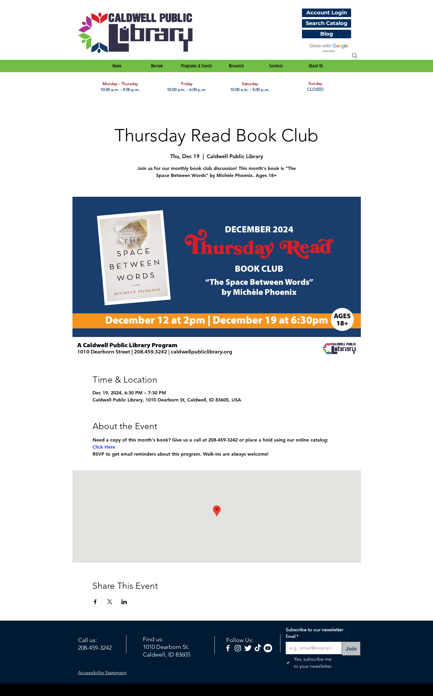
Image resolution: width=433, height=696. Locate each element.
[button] (157, 66)
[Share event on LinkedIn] (124, 601)
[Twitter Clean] (248, 648)
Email (292, 636)
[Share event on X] (110, 601)
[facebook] (228, 648)
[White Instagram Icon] (238, 648)
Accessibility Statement (102, 672)
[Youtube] (268, 648)
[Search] (354, 55)
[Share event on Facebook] (95, 601)
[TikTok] (258, 648)
